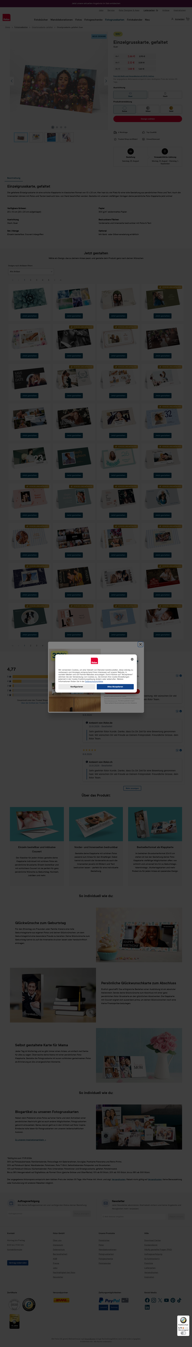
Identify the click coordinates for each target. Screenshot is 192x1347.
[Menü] (187, 1317)
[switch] (183, 1333)
